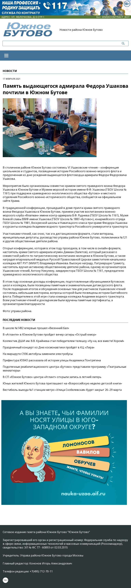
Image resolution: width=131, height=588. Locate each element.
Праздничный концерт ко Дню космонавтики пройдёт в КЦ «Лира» (48, 347)
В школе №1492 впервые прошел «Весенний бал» (36, 328)
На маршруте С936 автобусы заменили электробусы (38, 354)
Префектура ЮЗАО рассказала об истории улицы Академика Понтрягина (52, 360)
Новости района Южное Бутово (81, 29)
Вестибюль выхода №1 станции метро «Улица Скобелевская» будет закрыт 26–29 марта (62, 390)
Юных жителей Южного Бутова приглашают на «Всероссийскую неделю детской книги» (62, 383)
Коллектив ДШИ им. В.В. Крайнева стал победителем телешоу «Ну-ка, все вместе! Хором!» (63, 341)
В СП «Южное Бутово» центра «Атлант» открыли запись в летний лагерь (52, 377)
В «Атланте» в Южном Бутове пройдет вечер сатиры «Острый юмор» (49, 334)
